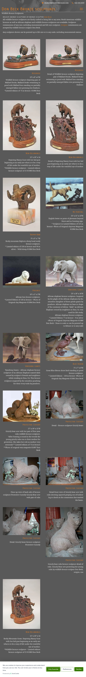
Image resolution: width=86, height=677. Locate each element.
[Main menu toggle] (81, 9)
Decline (79, 669)
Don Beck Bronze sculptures (29, 8)
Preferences (67, 669)
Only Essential (53, 669)
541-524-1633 (79, 3)
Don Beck (48, 17)
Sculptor (64, 25)
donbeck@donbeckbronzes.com (56, 3)
